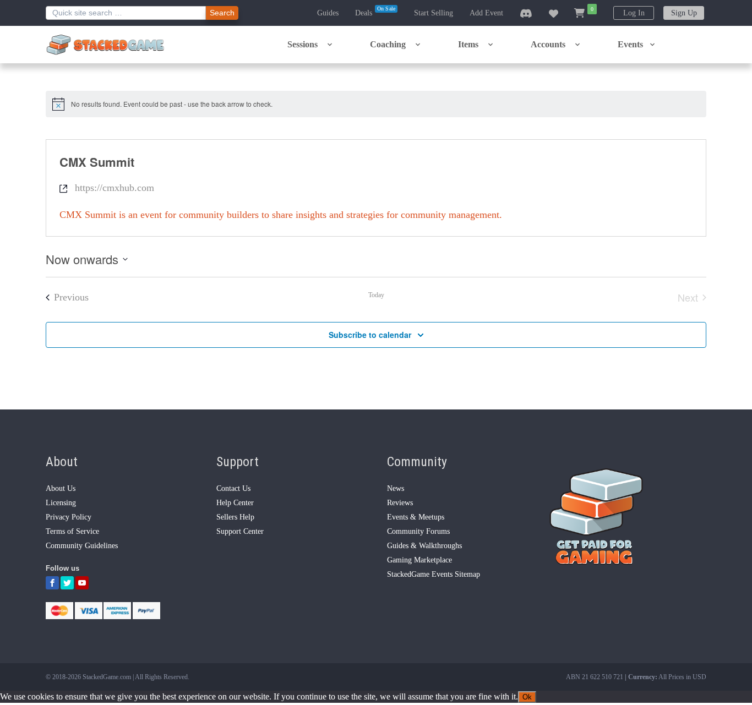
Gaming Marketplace (419, 560)
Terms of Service (72, 531)
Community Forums (418, 531)
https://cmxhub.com (114, 187)
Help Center (235, 503)
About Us (60, 488)
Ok (527, 697)
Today (376, 295)
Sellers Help (235, 517)
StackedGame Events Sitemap (433, 574)
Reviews (400, 503)
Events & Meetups (415, 517)
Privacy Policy (68, 517)
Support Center (240, 531)
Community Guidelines (82, 546)
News (395, 488)
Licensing (61, 503)
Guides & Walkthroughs (424, 546)
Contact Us (233, 488)
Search (222, 12)
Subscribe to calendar (370, 334)
